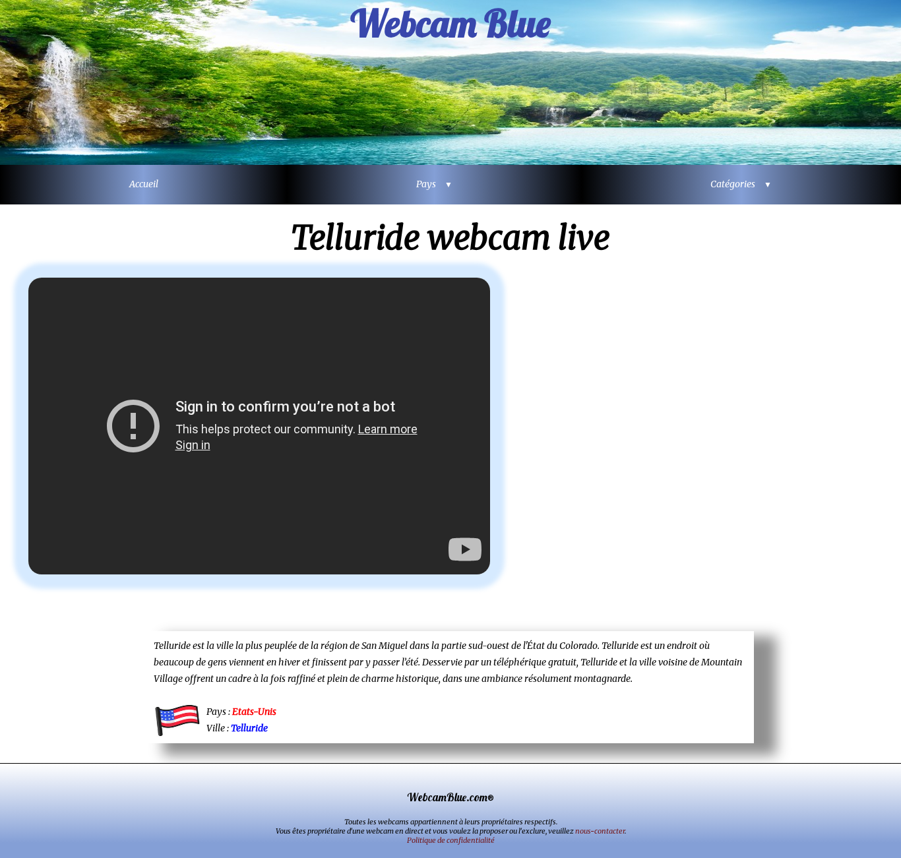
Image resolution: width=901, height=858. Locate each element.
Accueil (143, 184)
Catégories (736, 184)
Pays (429, 184)
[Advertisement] (721, 434)
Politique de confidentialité (451, 840)
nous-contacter (600, 831)
